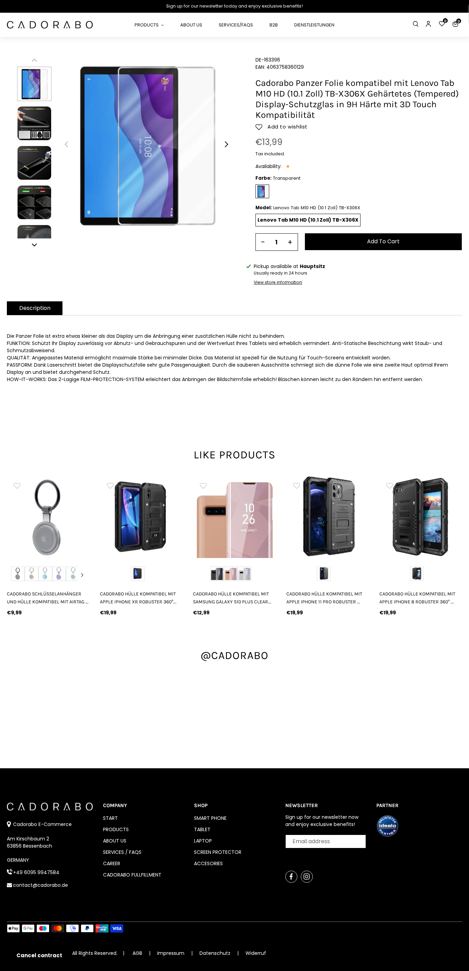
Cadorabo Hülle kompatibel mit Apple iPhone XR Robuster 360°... (138, 598)
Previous (14, 574)
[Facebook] (291, 877)
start (110, 818)
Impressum (171, 953)
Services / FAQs (122, 852)
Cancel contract (39, 955)
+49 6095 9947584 (36, 872)
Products (116, 829)
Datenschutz (215, 953)
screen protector (217, 852)
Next (82, 574)
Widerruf (255, 953)
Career (111, 863)
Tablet (202, 829)
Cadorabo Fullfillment (132, 874)
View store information (278, 282)
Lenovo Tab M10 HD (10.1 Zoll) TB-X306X (308, 219)
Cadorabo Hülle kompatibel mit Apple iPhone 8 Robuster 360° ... (417, 598)
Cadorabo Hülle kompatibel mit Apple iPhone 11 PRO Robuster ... (324, 598)
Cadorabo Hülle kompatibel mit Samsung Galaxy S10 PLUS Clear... (232, 598)
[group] (57, 516)
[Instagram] (307, 877)
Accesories (208, 863)
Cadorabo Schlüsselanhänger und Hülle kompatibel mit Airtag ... (48, 598)
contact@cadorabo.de (40, 885)
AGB (137, 953)
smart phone (210, 818)
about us (114, 840)
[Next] (226, 144)
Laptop (203, 840)
